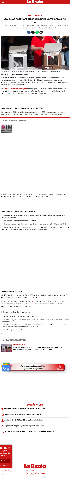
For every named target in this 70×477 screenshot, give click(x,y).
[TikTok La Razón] (39, 473)
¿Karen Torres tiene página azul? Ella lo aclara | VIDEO (22, 414)
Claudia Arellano (10, 74)
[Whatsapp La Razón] (37, 32)
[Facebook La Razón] (29, 32)
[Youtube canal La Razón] (43, 473)
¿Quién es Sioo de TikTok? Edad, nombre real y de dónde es (24, 420)
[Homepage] (35, 2)
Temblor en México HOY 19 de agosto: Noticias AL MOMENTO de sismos (29, 431)
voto (33, 301)
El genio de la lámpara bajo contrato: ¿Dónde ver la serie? (24, 426)
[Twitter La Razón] (33, 32)
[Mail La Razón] (41, 32)
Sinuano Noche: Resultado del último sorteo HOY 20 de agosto (25, 408)
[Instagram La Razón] (35, 473)
